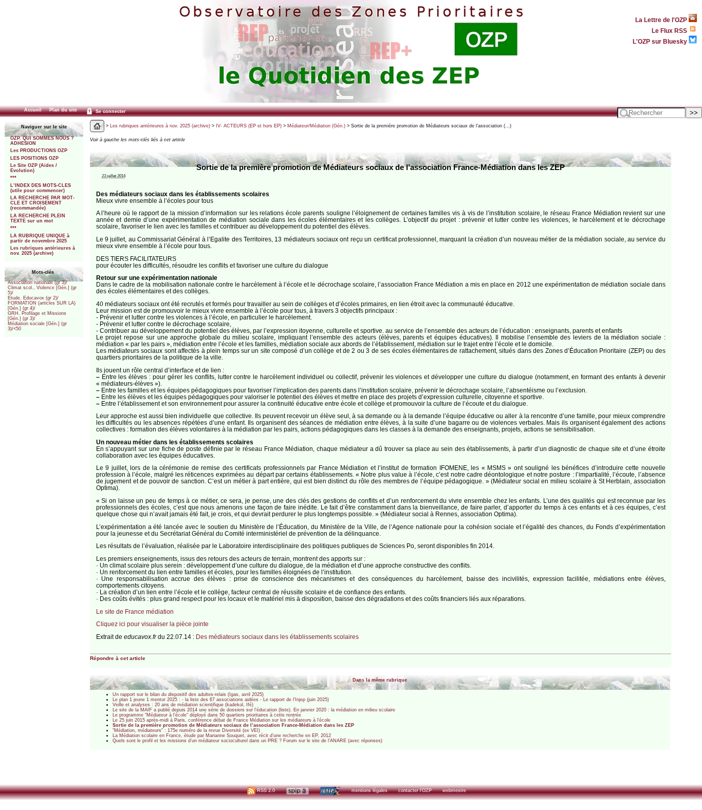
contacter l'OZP (415, 790)
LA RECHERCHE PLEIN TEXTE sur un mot (37, 218)
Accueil (33, 109)
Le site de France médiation (135, 611)
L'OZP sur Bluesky (661, 41)
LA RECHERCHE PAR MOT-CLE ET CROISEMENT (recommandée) (42, 203)
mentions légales (369, 790)
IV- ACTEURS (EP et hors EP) (249, 125)
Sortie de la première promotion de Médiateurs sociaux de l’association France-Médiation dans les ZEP (233, 725)
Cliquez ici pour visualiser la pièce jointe (152, 623)
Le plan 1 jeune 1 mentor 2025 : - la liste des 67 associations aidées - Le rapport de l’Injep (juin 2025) (221, 699)
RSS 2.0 (265, 790)
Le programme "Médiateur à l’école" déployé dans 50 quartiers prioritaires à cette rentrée (207, 715)
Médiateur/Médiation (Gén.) (316, 125)
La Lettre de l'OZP (662, 19)
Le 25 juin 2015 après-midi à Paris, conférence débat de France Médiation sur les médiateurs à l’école (221, 720)
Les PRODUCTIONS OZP (38, 150)
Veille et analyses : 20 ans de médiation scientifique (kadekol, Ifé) (183, 704)
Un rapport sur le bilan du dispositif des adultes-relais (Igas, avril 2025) (188, 694)
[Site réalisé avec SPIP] (297, 790)
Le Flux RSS (670, 30)
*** (13, 177)
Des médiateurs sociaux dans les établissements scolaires (277, 636)
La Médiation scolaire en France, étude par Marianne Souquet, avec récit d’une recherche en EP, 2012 (222, 735)
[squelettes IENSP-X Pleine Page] (330, 790)
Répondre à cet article (117, 658)
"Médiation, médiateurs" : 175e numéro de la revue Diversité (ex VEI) (186, 730)
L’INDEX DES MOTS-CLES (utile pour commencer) (40, 188)
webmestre (454, 790)
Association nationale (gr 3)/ (37, 282)
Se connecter (110, 111)
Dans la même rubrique (380, 680)
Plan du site (63, 109)
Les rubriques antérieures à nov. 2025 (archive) (42, 251)
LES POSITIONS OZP (34, 158)
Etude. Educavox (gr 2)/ (33, 297)
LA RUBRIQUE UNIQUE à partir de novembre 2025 (39, 238)
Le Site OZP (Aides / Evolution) (33, 168)
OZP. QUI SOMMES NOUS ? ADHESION (42, 141)
